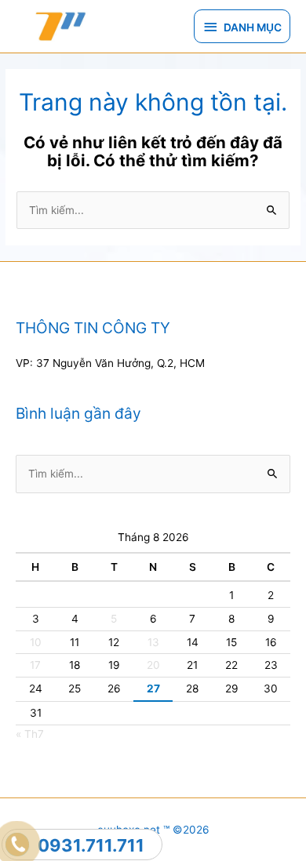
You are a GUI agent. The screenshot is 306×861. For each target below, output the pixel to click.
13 (153, 642)
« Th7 (30, 734)
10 (36, 642)
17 (35, 665)
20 (153, 665)
